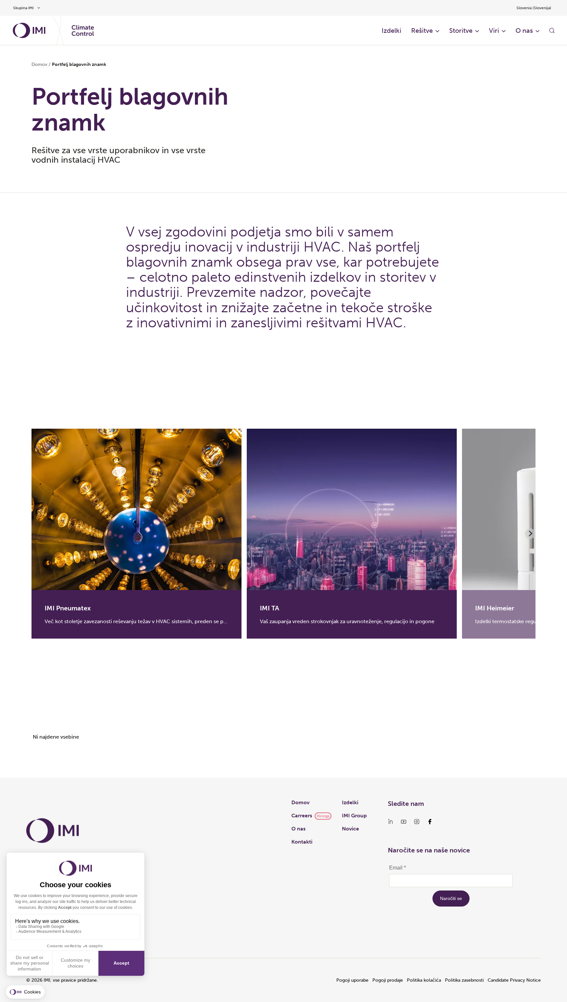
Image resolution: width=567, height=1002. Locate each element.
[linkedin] (390, 821)
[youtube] (403, 821)
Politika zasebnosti (464, 980)
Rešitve (422, 30)
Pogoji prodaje (387, 980)
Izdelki (391, 30)
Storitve (460, 30)
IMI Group (354, 815)
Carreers (301, 815)
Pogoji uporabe (352, 980)
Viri (494, 30)
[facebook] (429, 821)
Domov (39, 64)
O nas (524, 30)
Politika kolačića (424, 980)
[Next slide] (530, 533)
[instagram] (416, 821)
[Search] (552, 30)
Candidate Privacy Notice (514, 980)
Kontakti (301, 842)
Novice (350, 829)
